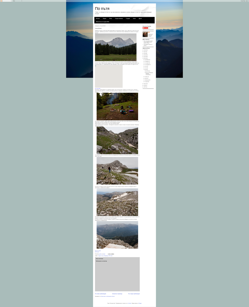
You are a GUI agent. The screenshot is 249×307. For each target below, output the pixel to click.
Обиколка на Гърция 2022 (102, 21)
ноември (147, 61)
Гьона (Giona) (147, 70)
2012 (145, 58)
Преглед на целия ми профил (150, 35)
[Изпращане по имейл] (108, 254)
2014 (145, 54)
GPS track (97, 251)
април (146, 76)
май (146, 69)
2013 (145, 56)
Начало (98, 18)
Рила (110, 18)
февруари (147, 79)
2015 (145, 53)
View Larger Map (98, 88)
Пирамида (106, 255)
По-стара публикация (134, 293)
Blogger (140, 303)
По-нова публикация (100, 293)
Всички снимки (98, 250)
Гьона (102, 255)
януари (146, 81)
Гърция (128, 18)
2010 (145, 85)
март (146, 78)
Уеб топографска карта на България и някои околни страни (148, 42)
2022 (145, 50)
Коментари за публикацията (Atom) (108, 296)
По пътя (102, 8)
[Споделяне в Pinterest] (113, 254)
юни (146, 67)
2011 (145, 83)
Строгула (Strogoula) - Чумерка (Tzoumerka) (149, 73)
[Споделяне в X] (111, 254)
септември (147, 64)
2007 (145, 86)
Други (140, 18)
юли (146, 66)
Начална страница (117, 293)
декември (147, 59)
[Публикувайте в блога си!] (109, 254)
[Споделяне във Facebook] (112, 254)
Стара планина (119, 18)
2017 (145, 51)
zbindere (129, 303)
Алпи (134, 18)
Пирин (104, 18)
